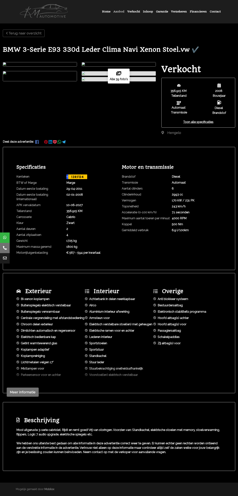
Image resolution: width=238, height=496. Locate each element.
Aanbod (118, 11)
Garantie (162, 11)
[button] (198, 122)
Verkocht (133, 11)
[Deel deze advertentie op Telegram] (64, 141)
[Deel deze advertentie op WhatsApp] (59, 141)
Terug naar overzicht (25, 33)
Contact (215, 11)
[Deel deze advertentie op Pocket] (55, 141)
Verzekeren (179, 11)
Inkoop (148, 11)
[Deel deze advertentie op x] (41, 141)
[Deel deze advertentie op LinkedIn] (51, 141)
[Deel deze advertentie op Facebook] (37, 141)
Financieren (198, 11)
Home (106, 11)
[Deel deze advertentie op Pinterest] (46, 141)
